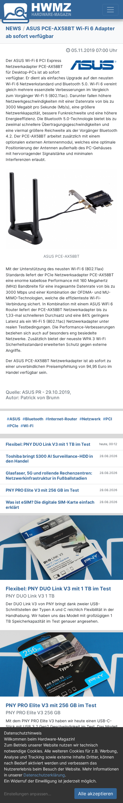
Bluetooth (33, 419)
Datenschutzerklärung (44, 774)
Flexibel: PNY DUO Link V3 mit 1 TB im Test (58, 589)
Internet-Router (61, 419)
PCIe (12, 425)
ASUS (13, 419)
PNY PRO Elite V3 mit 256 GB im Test (51, 705)
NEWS (13, 28)
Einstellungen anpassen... (27, 793)
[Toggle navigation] (110, 9)
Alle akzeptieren (95, 793)
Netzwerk (90, 419)
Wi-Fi (27, 425)
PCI (107, 419)
